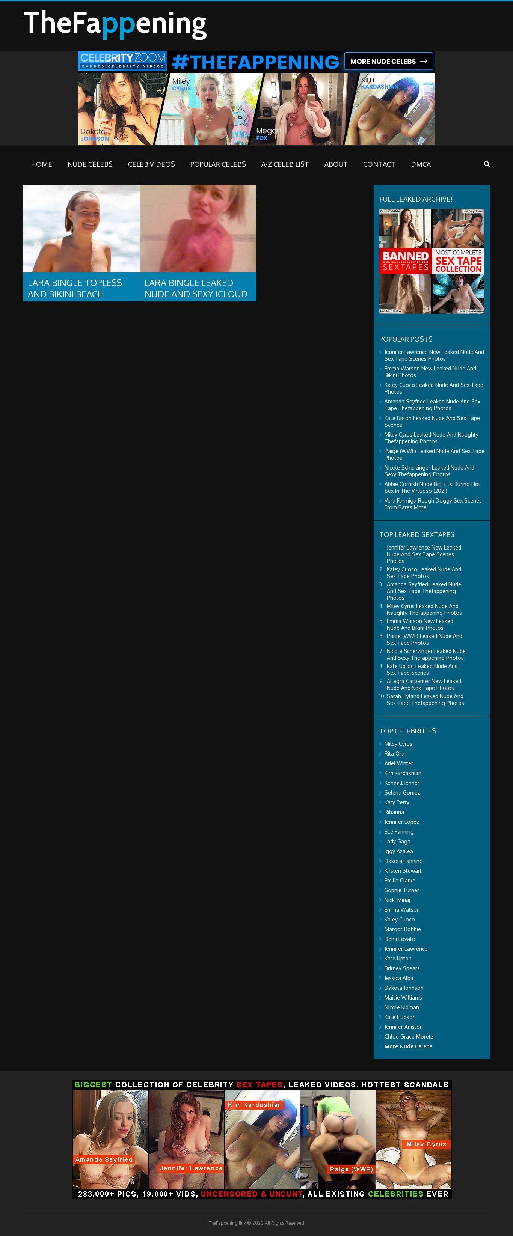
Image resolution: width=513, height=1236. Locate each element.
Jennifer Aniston (404, 1027)
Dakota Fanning (404, 861)
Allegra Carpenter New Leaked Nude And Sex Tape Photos (424, 684)
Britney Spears (402, 968)
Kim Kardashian (403, 773)
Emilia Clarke (400, 880)
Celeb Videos (151, 164)
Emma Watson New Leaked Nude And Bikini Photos (420, 624)
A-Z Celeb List (285, 164)
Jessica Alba (399, 978)
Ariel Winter (399, 763)
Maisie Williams (403, 997)
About (336, 164)
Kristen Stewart (403, 870)
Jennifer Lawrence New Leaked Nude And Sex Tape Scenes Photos (434, 355)
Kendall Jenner (402, 783)
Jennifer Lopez (402, 822)
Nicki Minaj (397, 900)
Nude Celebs (90, 164)
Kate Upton (398, 958)
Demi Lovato (400, 939)
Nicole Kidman (402, 1007)
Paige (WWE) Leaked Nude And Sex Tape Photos (424, 639)
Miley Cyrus (398, 744)
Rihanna (394, 812)
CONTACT (379, 164)
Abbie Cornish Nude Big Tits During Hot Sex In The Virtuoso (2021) (432, 487)
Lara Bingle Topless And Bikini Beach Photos (75, 294)
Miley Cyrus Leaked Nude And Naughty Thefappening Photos (431, 437)
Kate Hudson (400, 1017)
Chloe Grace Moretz (409, 1036)
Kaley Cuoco (400, 919)
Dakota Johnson (404, 988)
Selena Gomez (402, 792)
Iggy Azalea (399, 851)
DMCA (421, 164)
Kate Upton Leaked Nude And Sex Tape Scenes (422, 669)
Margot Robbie (403, 929)
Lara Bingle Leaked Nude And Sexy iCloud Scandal (196, 294)
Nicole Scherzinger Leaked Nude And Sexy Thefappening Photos (429, 470)
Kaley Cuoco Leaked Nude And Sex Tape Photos (424, 572)
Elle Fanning (399, 831)
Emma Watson (402, 909)
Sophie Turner (402, 890)
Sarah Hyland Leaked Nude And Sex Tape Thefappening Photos (425, 699)
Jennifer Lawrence (406, 948)
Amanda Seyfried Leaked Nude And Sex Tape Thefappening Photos (432, 404)
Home (41, 164)
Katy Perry (397, 802)
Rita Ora (394, 753)
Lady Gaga (397, 841)
